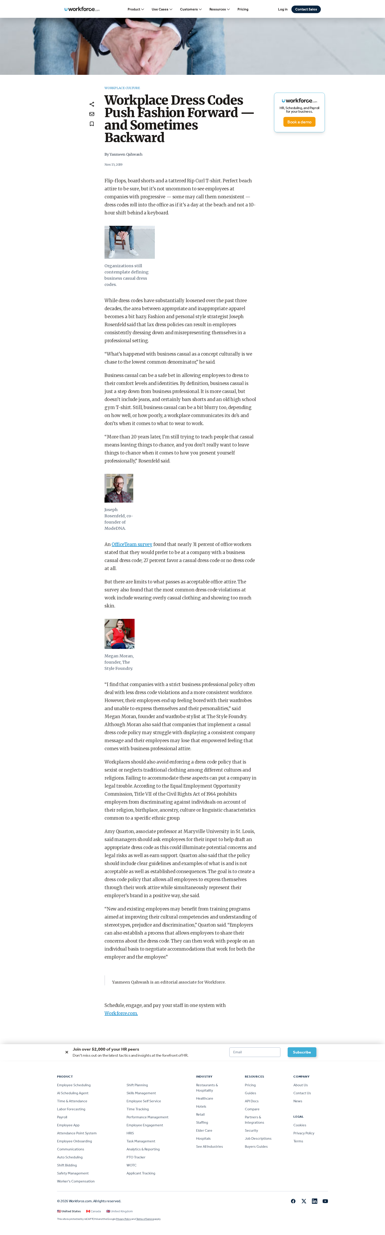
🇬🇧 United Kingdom (119, 1211)
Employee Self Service (144, 1101)
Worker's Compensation (76, 1181)
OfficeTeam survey (132, 544)
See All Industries (209, 1146)
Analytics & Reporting (143, 1149)
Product (134, 9)
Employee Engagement (145, 1125)
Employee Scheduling (74, 1085)
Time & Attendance (72, 1101)
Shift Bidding (67, 1165)
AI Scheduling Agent (72, 1093)
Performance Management (147, 1117)
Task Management (141, 1141)
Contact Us (302, 1093)
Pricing (243, 9)
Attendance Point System (77, 1133)
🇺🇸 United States (69, 1211)
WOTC (132, 1165)
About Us (300, 1085)
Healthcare (204, 1098)
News (297, 1101)
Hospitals (203, 1138)
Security (251, 1130)
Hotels (201, 1106)
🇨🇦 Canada (93, 1211)
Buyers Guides (256, 1146)
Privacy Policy (303, 1133)
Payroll (62, 1117)
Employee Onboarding (74, 1141)
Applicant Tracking (141, 1173)
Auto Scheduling (70, 1157)
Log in (283, 9)
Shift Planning (137, 1085)
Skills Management (141, 1093)
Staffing (202, 1122)
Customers (189, 9)
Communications (70, 1149)
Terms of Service (145, 1219)
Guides (250, 1093)
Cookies (299, 1125)
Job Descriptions (258, 1138)
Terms (298, 1141)
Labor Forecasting (71, 1109)
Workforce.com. (121, 1013)
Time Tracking (138, 1109)
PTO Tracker (136, 1157)
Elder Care (204, 1130)
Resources (217, 9)
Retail (200, 1114)
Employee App (68, 1125)
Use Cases (160, 9)
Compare (252, 1109)
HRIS (130, 1133)
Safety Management (73, 1173)
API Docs (252, 1101)
